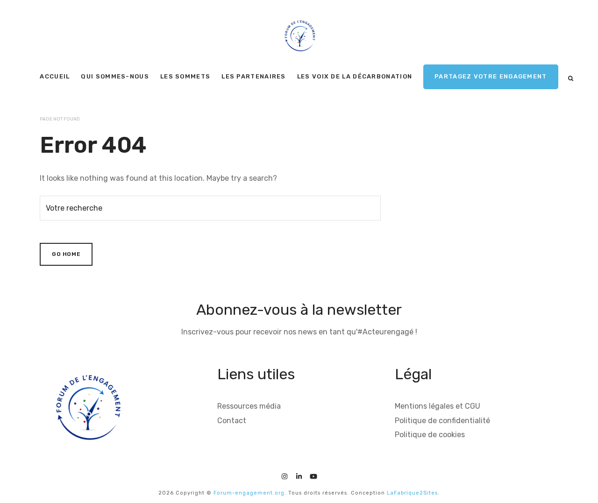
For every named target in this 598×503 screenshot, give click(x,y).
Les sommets (185, 76)
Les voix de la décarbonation (354, 76)
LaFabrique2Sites (412, 493)
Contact (231, 420)
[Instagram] (284, 475)
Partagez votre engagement (490, 76)
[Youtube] (313, 475)
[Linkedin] (299, 475)
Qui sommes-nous (115, 76)
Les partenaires (253, 76)
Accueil (55, 76)
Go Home (66, 254)
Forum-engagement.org (249, 493)
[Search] (571, 78)
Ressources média (249, 406)
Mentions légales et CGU (437, 406)
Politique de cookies (430, 434)
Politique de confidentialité (442, 420)
